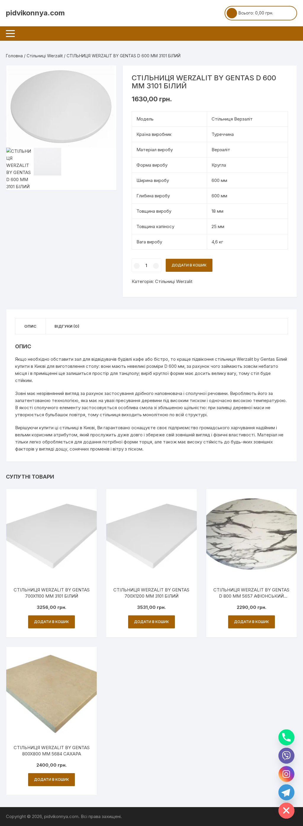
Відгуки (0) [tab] (66, 326)
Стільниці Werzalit (45, 55)
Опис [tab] (30, 326)
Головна (14, 55)
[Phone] (286, 737)
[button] (105, 75)
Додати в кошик (189, 265)
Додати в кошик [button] (51, 622)
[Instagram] (286, 774)
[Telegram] (286, 792)
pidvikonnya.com (35, 13)
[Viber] (286, 756)
